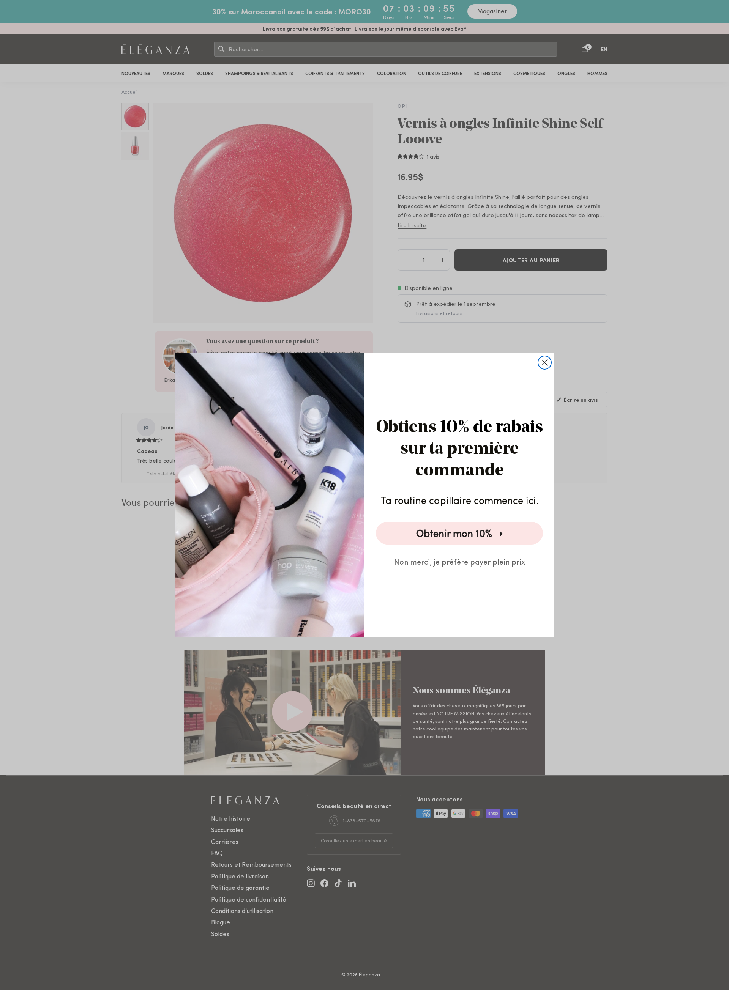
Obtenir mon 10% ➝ (459, 533)
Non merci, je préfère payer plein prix (459, 561)
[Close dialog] (544, 362)
